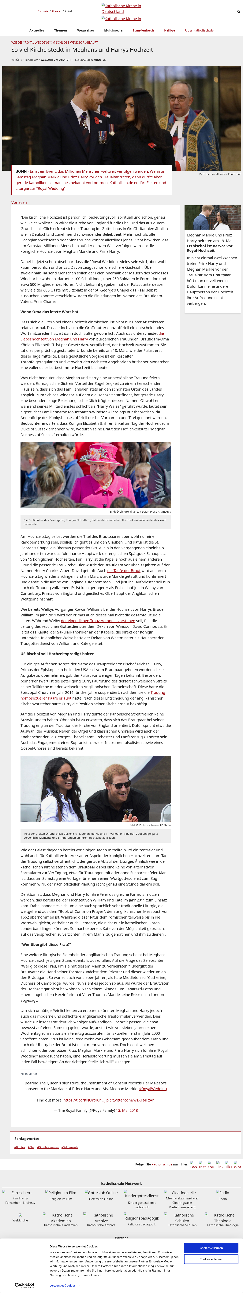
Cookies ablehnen (211, 1259)
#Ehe (31, 1147)
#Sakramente (70, 1147)
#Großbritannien (48, 1147)
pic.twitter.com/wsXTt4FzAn (130, 1100)
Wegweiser (85, 30)
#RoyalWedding (153, 1088)
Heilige (169, 30)
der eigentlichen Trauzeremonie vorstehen (98, 620)
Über (199, 30)
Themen (60, 30)
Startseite (43, 11)
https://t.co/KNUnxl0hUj (84, 1100)
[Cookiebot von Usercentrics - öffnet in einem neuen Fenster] (24, 1285)
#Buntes (19, 1147)
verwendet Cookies (63, 1285)
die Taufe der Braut (123, 570)
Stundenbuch (143, 30)
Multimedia (113, 30)
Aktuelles (57, 11)
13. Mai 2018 (127, 1110)
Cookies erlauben (211, 1248)
